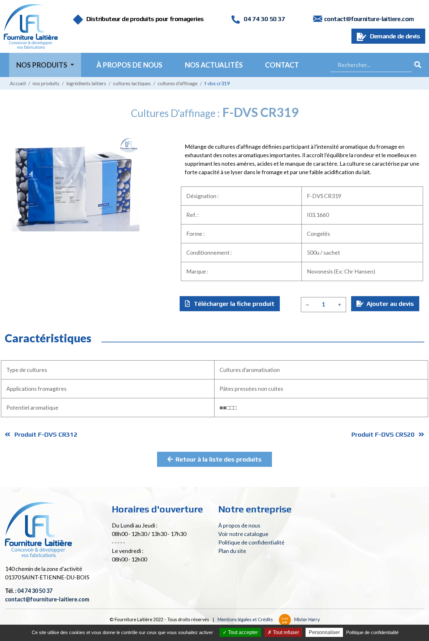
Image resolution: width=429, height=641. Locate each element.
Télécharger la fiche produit (233, 303)
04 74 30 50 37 (263, 18)
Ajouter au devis (389, 303)
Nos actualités (214, 65)
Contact (282, 65)
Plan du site (232, 550)
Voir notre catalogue (243, 533)
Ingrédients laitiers (86, 83)
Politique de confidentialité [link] (372, 632)
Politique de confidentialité (251, 542)
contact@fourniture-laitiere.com (369, 18)
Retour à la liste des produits (219, 459)
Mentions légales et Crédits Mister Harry (269, 619)
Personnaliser (324, 632)
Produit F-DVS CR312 (45, 434)
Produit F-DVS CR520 (383, 434)
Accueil (18, 83)
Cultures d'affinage (178, 83)
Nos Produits (42, 65)
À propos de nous (129, 65)
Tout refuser (285, 632)
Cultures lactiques (132, 83)
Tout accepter (242, 632)
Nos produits (46, 83)
